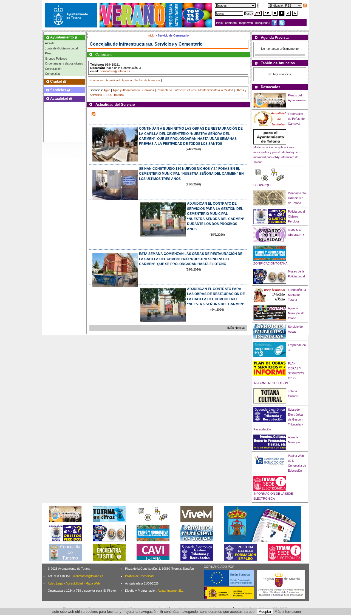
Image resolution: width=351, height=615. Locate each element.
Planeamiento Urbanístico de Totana (297, 198)
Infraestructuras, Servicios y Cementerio (161, 44)
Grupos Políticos (56, 58)
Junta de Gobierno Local (61, 48)
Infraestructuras (185, 90)
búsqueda (262, 22)
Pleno (48, 53)
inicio (219, 22)
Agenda (127, 80)
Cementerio (164, 90)
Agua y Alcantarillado (126, 90)
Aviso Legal (55, 583)
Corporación (53, 68)
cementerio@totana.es (115, 71)
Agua (106, 90)
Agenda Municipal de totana (296, 313)
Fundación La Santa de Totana (297, 294)
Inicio (151, 35)
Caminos (148, 90)
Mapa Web (93, 583)
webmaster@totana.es (88, 576)
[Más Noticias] (236, 327)
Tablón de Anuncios (147, 80)
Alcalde (50, 43)
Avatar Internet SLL (170, 590)
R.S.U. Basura (114, 94)
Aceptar (265, 612)
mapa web (246, 22)
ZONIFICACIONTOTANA (270, 263)
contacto (231, 22)
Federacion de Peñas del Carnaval (296, 118)
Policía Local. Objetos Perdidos (296, 216)
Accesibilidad (74, 583)
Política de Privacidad (139, 576)
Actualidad (113, 80)
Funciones (97, 80)
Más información (287, 612)
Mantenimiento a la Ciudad (215, 90)
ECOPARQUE (262, 185)
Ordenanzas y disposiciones (64, 63)
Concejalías (53, 73)
